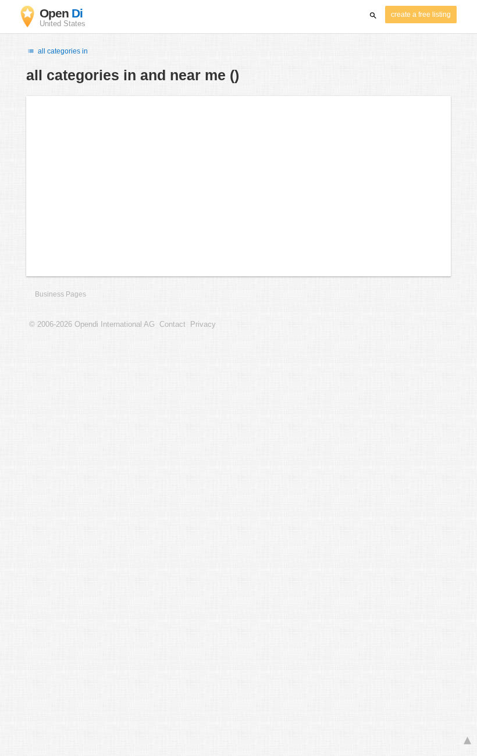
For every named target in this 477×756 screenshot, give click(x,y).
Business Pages (60, 294)
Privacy (203, 324)
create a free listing (421, 14)
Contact (172, 324)
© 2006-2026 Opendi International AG (92, 324)
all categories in (62, 51)
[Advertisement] (238, 186)
